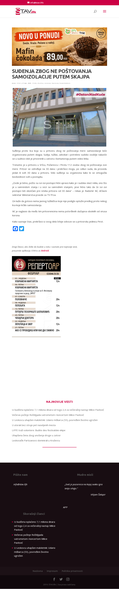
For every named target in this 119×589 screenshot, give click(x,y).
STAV (18, 83)
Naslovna (55, 83)
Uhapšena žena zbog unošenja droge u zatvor (36, 435)
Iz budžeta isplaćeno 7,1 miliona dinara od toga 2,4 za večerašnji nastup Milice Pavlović (58, 409)
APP (65, 507)
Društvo (41, 83)
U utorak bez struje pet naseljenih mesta (34, 425)
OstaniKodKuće (65, 83)
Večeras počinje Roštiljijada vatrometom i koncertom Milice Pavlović (48, 414)
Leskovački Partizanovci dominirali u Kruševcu (36, 440)
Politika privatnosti (72, 570)
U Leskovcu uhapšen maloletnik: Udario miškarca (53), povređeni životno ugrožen (55, 420)
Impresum (52, 570)
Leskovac (47, 83)
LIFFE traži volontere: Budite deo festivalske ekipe (38, 430)
